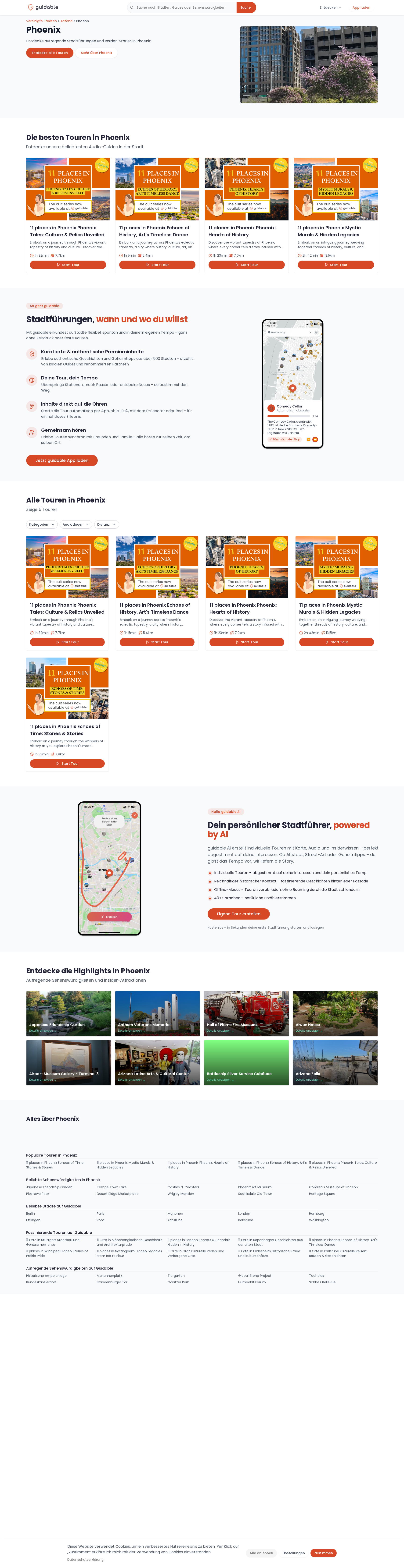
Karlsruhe (175, 1220)
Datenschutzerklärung (85, 1559)
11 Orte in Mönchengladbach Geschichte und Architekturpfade (129, 1242)
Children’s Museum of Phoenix (333, 1187)
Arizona (66, 21)
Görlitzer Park (178, 1282)
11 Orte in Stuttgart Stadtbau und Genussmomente (52, 1242)
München (175, 1213)
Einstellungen (293, 1553)
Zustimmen (323, 1553)
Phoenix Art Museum (255, 1187)
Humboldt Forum (252, 1282)
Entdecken (329, 7)
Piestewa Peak (37, 1193)
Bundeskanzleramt (41, 1282)
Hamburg (316, 1213)
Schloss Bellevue (322, 1282)
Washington (319, 1220)
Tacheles (316, 1275)
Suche (245, 7)
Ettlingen (33, 1220)
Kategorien (38, 524)
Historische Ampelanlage (46, 1275)
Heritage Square (322, 1193)
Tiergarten (176, 1275)
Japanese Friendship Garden (49, 1187)
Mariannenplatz (109, 1275)
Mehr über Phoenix (96, 52)
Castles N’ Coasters (183, 1187)
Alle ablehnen (261, 1553)
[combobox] (182, 7)
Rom (100, 1220)
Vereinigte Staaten (41, 21)
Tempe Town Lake (112, 1187)
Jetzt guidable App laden (62, 460)
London (244, 1213)
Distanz (103, 524)
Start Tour (70, 264)
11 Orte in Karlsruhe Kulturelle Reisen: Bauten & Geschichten (338, 1253)
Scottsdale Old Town (255, 1193)
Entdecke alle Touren (50, 52)
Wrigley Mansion (181, 1193)
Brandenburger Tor (112, 1282)
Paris (100, 1213)
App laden (361, 7)
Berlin (30, 1213)
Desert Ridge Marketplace (118, 1193)
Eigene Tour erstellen (238, 914)
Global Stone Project (254, 1275)
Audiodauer (73, 524)
